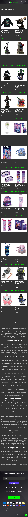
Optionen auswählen (7, 38)
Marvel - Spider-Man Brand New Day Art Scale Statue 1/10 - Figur (21, 56)
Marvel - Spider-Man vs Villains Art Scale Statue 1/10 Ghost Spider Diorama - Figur (7, 57)
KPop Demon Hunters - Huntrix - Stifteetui (6, 185)
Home (2, 5)
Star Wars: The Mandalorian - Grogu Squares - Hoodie (5, 31)
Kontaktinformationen (10, 512)
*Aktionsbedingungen (14, 514)
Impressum (14, 510)
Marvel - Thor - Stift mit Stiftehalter (6, 282)
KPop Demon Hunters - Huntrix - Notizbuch (20, 233)
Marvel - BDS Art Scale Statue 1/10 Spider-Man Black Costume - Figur (6, 83)
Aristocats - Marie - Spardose (5, 308)
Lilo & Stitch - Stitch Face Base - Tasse (20, 161)
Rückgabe (21, 512)
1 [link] (5, 322)
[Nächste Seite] (22, 322)
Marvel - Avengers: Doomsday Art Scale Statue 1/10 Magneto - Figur (6, 111)
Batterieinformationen (22, 510)
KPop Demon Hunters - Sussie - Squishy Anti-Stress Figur (20, 308)
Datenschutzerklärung (20, 508)
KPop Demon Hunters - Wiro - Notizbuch (20, 136)
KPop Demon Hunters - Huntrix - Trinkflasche (20, 185)
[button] (2, 1)
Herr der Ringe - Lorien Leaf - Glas (6, 136)
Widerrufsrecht (12, 508)
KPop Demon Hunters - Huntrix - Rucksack (6, 209)
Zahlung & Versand (7, 510)
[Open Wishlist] (26, 515)
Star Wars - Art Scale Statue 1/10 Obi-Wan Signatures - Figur (19, 31)
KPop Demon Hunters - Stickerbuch (6, 161)
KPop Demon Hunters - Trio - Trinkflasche (7, 233)
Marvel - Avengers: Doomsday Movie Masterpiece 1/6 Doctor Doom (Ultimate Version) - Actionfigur (20, 84)
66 (19, 322)
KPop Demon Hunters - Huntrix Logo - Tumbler (20, 209)
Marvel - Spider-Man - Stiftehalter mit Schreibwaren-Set (19, 110)
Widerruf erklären (14, 497)
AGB (26, 508)
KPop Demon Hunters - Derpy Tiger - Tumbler (6, 258)
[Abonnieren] (23, 478)
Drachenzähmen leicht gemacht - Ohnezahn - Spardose (20, 282)
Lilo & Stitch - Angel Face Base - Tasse (20, 258)
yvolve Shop (6, 508)
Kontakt (16, 512)
